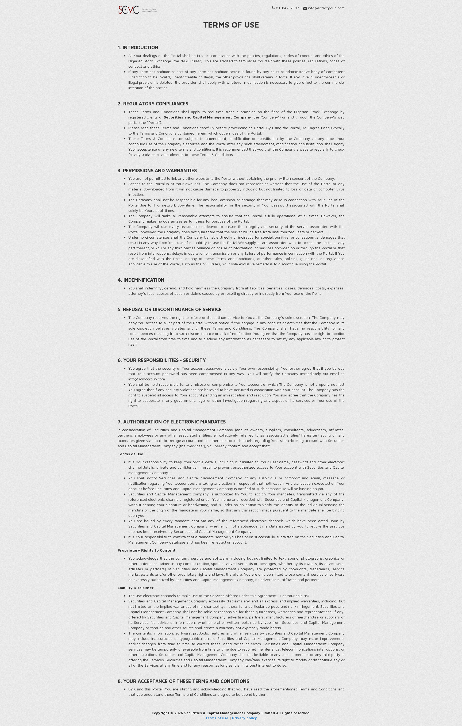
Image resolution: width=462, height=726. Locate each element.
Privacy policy (244, 718)
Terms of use (216, 718)
